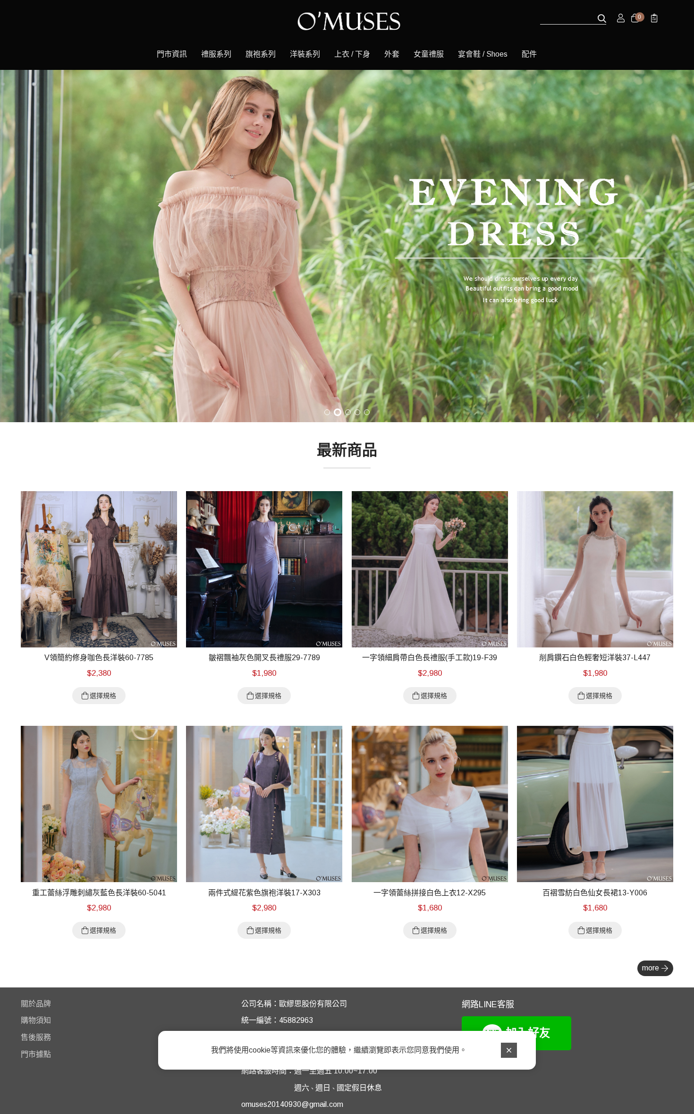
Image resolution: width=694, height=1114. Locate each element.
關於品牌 (36, 1004)
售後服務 (36, 1037)
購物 (28, 1020)
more (650, 968)
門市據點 (36, 1054)
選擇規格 (103, 695)
